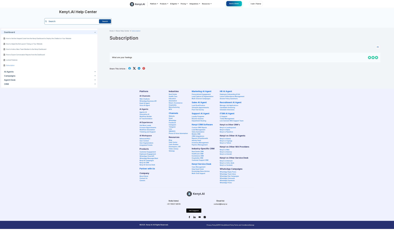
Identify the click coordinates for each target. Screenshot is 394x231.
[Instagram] (204, 217)
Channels (173, 113)
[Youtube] (199, 217)
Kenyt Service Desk (201, 164)
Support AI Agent (200, 113)
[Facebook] (189, 217)
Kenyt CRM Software (202, 124)
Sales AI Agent (199, 102)
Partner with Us (147, 168)
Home (112, 31)
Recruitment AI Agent (230, 102)
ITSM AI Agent (227, 113)
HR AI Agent (226, 91)
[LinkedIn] (194, 217)
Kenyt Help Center (122, 31)
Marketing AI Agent (201, 91)
